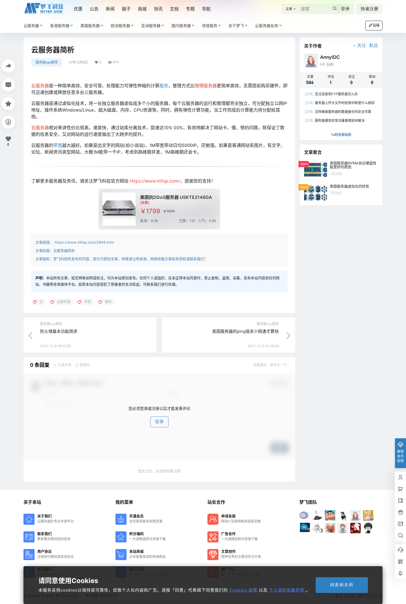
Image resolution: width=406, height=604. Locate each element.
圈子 (126, 9)
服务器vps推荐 (47, 62)
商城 (142, 9)
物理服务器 (206, 85)
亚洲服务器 (150, 25)
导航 (206, 9)
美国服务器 (90, 25)
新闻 (110, 9)
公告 (94, 9)
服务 (163, 85)
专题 (190, 9)
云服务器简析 (64, 250)
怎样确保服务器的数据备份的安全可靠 (338, 112)
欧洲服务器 (120, 25)
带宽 (57, 145)
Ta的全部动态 (341, 135)
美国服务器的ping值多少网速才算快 (245, 331)
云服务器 (31, 25)
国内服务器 (181, 25)
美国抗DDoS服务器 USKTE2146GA (176, 197)
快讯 (158, 9)
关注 (361, 45)
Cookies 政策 (243, 590)
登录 (345, 8)
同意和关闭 (342, 584)
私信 (373, 45)
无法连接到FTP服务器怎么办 (331, 94)
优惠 (78, 9)
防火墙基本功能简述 (58, 331)
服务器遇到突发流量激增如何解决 (335, 120)
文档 (174, 9)
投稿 (376, 25)
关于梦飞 (236, 25)
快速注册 (369, 8)
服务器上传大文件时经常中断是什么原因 (340, 103)
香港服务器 (59, 25)
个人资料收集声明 (287, 590)
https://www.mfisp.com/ (155, 181)
